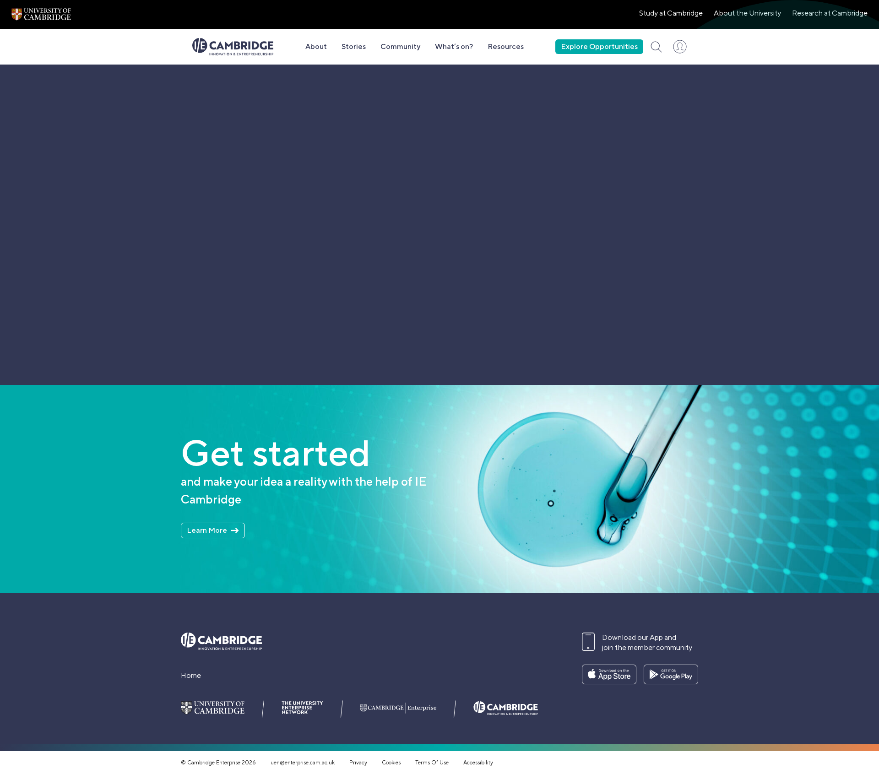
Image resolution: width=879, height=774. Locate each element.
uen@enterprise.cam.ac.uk (303, 762)
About (316, 46)
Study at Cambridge (671, 13)
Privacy (358, 762)
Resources (506, 46)
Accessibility (478, 762)
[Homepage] (232, 46)
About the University (747, 13)
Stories (354, 46)
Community (400, 46)
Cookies (391, 762)
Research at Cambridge (830, 13)
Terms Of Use (432, 762)
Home (191, 675)
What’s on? (454, 46)
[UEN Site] (41, 14)
